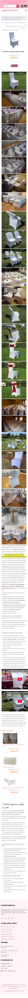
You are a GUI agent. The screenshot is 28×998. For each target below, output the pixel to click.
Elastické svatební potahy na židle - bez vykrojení (15, 27)
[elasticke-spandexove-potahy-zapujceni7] (14, 81)
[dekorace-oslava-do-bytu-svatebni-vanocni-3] (14, 183)
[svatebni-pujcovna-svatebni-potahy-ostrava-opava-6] (14, 165)
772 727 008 (22, 1)
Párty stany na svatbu (6, 931)
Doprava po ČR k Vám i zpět (7, 936)
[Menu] (26, 10)
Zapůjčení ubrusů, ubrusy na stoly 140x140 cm (13, 787)
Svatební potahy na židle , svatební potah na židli (15, 23)
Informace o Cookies (21, 986)
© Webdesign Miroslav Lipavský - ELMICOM (14, 991)
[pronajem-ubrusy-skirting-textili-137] (14, 516)
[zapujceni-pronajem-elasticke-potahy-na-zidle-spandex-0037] (14, 498)
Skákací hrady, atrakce (6, 934)
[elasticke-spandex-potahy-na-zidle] (14, 407)
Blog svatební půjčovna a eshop (10, 984)
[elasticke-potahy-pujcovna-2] (14, 352)
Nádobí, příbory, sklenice (6, 929)
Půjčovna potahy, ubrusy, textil (8, 927)
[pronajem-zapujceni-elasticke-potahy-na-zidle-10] (14, 314)
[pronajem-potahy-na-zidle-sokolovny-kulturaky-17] (14, 460)
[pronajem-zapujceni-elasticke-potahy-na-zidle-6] (14, 239)
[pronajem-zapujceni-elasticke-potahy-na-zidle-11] (14, 220)
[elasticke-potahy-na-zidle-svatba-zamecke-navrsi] (14, 277)
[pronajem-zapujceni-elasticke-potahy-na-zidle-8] (14, 333)
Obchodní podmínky (14, 988)
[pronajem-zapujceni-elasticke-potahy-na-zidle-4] (14, 258)
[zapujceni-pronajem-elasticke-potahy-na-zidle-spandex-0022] (14, 202)
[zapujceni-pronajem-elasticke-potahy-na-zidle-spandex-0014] (14, 479)
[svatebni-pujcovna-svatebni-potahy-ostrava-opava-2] (14, 132)
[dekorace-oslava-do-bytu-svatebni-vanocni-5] (14, 295)
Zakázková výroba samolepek (8, 939)
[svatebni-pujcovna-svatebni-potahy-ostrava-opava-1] (14, 98)
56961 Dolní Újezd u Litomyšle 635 (12, 1)
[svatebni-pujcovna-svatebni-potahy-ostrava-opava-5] (14, 148)
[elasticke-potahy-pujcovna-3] (14, 370)
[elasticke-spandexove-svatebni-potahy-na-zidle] (14, 424)
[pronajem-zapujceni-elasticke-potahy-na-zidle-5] (14, 441)
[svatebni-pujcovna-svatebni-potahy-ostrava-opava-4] (14, 115)
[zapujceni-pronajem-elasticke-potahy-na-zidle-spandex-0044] (14, 535)
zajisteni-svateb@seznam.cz (15, 3)
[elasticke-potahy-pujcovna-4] (14, 389)
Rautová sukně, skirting (8, 767)
